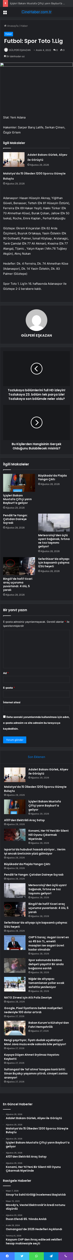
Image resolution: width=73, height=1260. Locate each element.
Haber (24, 25)
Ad (6, 673)
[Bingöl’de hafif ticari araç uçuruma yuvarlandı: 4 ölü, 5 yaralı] (19, 566)
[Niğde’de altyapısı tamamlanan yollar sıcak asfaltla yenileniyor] (15, 984)
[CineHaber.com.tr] (36, 12)
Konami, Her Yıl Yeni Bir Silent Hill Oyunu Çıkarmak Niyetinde (48, 835)
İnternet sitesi (11, 702)
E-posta (9, 687)
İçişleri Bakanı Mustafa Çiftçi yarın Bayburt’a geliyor (40, 3)
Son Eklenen (36, 757)
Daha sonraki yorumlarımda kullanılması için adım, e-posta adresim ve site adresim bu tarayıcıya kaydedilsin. (36, 722)
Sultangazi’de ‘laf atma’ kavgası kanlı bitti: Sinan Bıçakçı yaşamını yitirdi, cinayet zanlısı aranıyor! (36, 1073)
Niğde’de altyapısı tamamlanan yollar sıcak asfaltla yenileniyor (46, 983)
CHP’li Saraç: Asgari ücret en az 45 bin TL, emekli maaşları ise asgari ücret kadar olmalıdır (48, 943)
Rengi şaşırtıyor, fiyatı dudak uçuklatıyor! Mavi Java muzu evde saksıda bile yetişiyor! (35, 1042)
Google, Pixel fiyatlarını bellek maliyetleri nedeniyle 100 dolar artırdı (33, 1010)
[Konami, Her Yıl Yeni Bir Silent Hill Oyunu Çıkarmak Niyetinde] (15, 835)
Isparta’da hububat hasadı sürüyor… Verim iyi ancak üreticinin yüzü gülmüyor (34, 851)
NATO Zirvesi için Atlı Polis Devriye (28, 997)
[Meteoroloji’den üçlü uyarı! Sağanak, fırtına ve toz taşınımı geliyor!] (54, 523)
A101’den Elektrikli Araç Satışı (24, 820)
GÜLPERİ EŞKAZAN (20, 50)
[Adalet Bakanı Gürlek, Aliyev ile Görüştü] (14, 159)
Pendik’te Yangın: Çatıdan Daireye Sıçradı (15, 519)
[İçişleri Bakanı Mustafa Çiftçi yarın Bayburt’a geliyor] (19, 483)
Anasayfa (12, 25)
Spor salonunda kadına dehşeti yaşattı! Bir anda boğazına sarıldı (46, 964)
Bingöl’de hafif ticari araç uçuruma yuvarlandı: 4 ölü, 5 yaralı (17, 584)
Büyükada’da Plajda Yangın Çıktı (52, 477)
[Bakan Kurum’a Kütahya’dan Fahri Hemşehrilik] (15, 1028)
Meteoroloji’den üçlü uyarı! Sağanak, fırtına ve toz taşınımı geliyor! (54, 540)
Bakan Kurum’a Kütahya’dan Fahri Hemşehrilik (48, 1025)
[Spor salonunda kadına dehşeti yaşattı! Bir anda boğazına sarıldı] (15, 965)
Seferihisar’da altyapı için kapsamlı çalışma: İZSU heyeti (54, 562)
